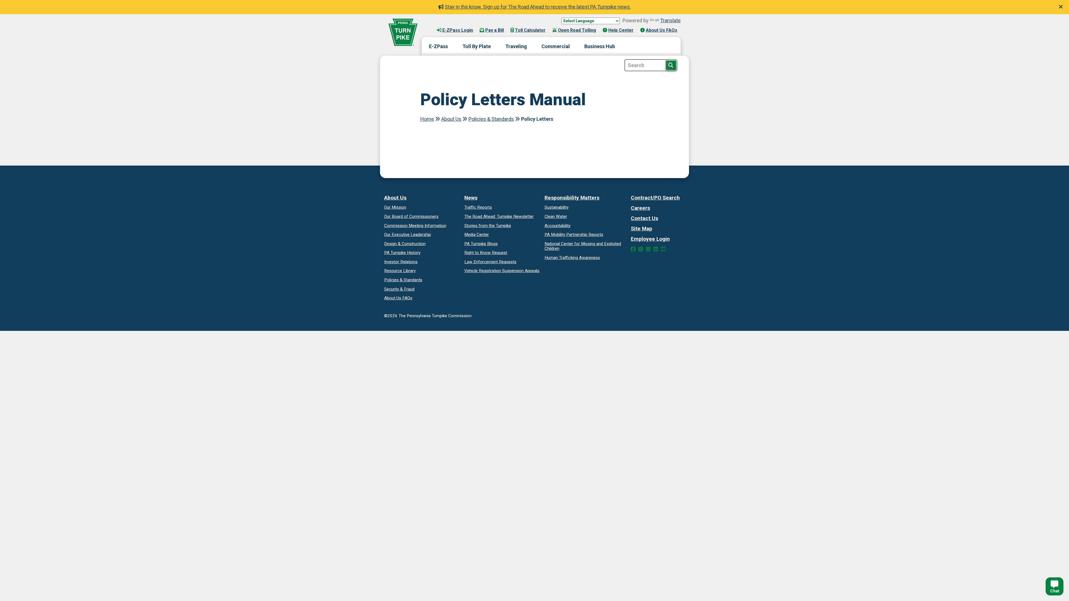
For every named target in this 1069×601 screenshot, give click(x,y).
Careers (640, 208)
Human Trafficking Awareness (572, 257)
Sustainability (556, 207)
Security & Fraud (399, 289)
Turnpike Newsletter (499, 216)
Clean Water (556, 216)
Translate (670, 20)
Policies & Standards (491, 119)
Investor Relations (401, 261)
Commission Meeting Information (415, 225)
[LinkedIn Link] (655, 249)
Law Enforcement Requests (490, 261)
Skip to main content (450, 24)
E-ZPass (438, 46)
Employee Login (650, 239)
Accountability (557, 225)
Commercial (555, 46)
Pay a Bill (494, 30)
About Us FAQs (661, 30)
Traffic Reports (478, 207)
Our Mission (395, 207)
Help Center (621, 30)
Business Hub (599, 46)
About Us (451, 119)
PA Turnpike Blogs (481, 243)
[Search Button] (671, 65)
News (470, 197)
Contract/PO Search (655, 197)
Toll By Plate (476, 46)
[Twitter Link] (640, 249)
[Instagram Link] (648, 249)
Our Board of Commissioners (411, 216)
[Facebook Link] (633, 249)
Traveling (516, 46)
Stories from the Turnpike (487, 225)
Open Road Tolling (577, 30)
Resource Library (400, 270)
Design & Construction (405, 243)
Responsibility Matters (572, 197)
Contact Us (644, 218)
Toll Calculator (530, 30)
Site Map (641, 228)
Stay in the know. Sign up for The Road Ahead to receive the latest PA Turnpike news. (538, 7)
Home (427, 119)
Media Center (476, 234)
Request (485, 252)
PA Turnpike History (402, 252)
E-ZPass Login (457, 30)
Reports (574, 234)
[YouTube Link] (663, 249)
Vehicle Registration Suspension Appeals (502, 270)
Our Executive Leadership (407, 234)
